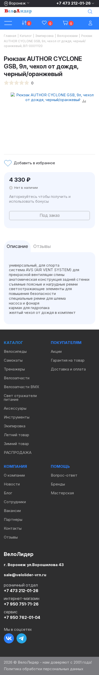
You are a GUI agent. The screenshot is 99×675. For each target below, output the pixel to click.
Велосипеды (15, 351)
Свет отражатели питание (20, 397)
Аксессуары (15, 408)
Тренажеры (14, 369)
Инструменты (16, 417)
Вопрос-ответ (64, 475)
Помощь (60, 466)
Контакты (13, 528)
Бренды (58, 484)
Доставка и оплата (68, 369)
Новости (12, 484)
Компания (15, 466)
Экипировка (14, 426)
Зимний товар (16, 443)
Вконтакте (9, 638)
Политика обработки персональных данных (43, 668)
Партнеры (13, 519)
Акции (56, 351)
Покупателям (66, 342)
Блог (8, 493)
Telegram (21, 638)
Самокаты (13, 360)
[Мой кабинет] (91, 23)
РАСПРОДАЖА (17, 452)
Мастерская (62, 493)
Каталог (13, 342)
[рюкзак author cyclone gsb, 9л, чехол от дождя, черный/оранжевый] (53, 117)
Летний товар (16, 434)
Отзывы (11, 537)
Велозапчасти (16, 378)
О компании (14, 475)
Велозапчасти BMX (21, 386)
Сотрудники (15, 501)
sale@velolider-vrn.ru (25, 574)
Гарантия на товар (68, 360)
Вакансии (12, 510)
